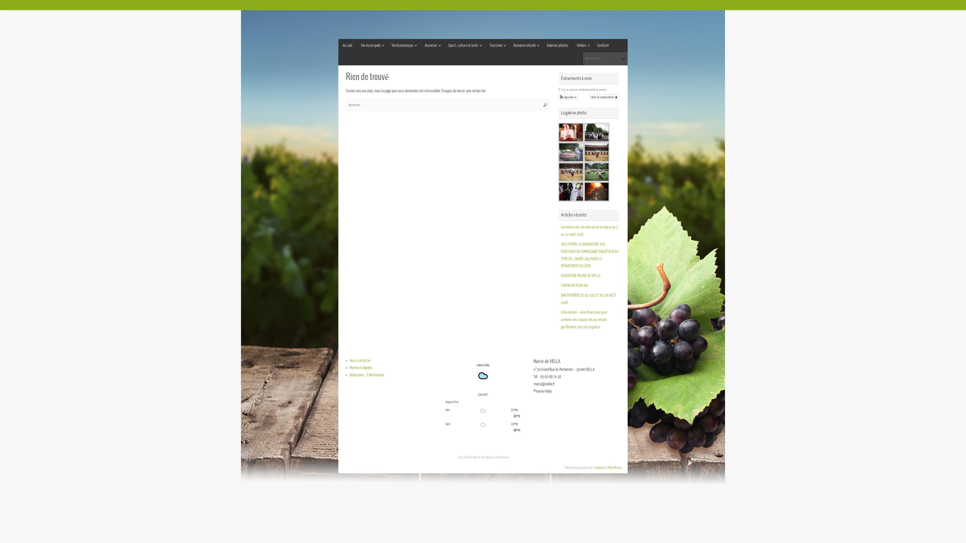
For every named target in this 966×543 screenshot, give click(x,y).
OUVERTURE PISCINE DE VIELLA (580, 276)
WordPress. (615, 468)
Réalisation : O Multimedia (367, 375)
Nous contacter (360, 360)
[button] (568, 97)
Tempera (599, 468)
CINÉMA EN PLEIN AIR (574, 285)
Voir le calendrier (603, 97)
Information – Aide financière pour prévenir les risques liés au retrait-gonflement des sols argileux (584, 319)
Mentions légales (361, 368)
